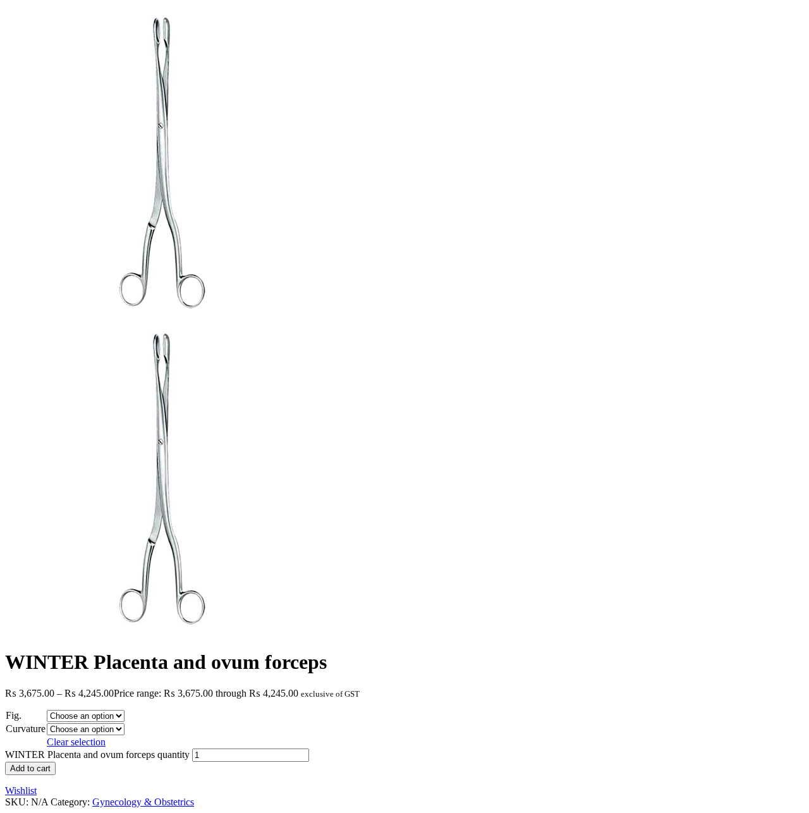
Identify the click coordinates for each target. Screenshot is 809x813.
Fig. (13, 715)
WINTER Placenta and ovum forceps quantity (97, 754)
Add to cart (30, 768)
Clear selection (76, 742)
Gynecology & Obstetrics (143, 802)
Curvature (26, 728)
